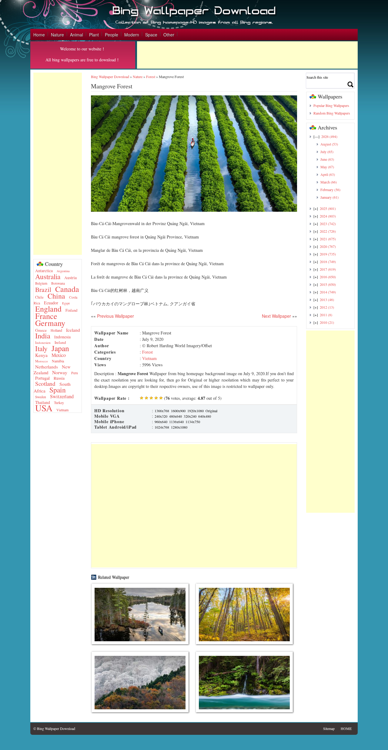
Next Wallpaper (276, 316)
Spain (57, 390)
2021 (328, 238)
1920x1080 (195, 410)
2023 (328, 223)
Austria (70, 277)
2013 (327, 299)
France (46, 315)
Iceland (73, 330)
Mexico (59, 355)
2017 (328, 269)
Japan (60, 348)
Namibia (58, 360)
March (328, 182)
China (56, 296)
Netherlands (46, 367)
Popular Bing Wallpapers (331, 105)
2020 (328, 246)
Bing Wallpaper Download (110, 76)
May (327, 166)
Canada (67, 288)
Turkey (59, 402)
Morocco (41, 361)
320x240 (190, 416)
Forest (150, 76)
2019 (328, 254)
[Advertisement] (247, 55)
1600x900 (178, 410)
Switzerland (62, 396)
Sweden (40, 397)
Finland (71, 310)
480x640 (175, 416)
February (330, 189)
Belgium (41, 283)
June (327, 159)
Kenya (41, 355)
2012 (327, 307)
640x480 (204, 416)
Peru (74, 372)
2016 (328, 276)
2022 (328, 231)
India (42, 335)
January (329, 197)
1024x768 (162, 427)
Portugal (42, 378)
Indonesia (62, 337)
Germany (50, 322)
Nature (57, 35)
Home (39, 35)
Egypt (66, 303)
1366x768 (162, 410)
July (326, 151)
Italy (41, 348)
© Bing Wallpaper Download (54, 728)
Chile (39, 297)
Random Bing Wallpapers (331, 113)
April (327, 174)
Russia (59, 378)
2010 (327, 322)
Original (211, 410)
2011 (326, 314)
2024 (328, 216)
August (329, 144)
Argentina (63, 271)
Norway (59, 372)
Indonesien (43, 342)
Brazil (43, 289)
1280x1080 (179, 427)
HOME (346, 728)
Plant (94, 35)
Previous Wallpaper (115, 316)
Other (168, 35)
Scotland (45, 383)
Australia (47, 276)
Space (151, 35)
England (48, 308)
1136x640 (176, 421)
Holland (56, 330)
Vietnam (62, 409)
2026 (329, 136)
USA (43, 408)
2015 (328, 284)
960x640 (161, 421)
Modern (131, 35)
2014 (328, 291)
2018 (328, 261)
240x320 (161, 416)
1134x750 (193, 421)
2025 (328, 208)
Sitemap (329, 728)
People (111, 35)
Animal (76, 35)
